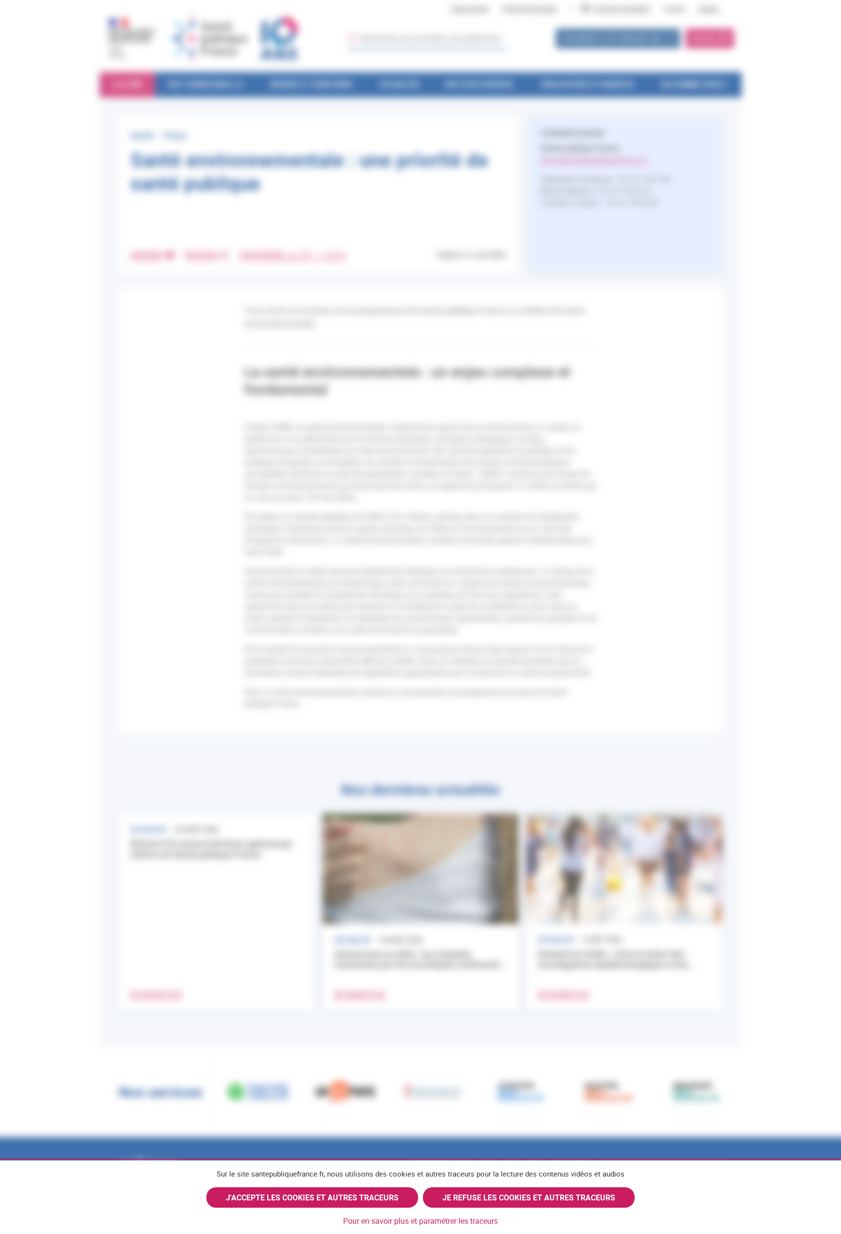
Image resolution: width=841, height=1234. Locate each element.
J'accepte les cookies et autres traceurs (312, 1197)
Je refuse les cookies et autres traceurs (528, 1197)
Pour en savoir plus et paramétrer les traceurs (420, 1221)
